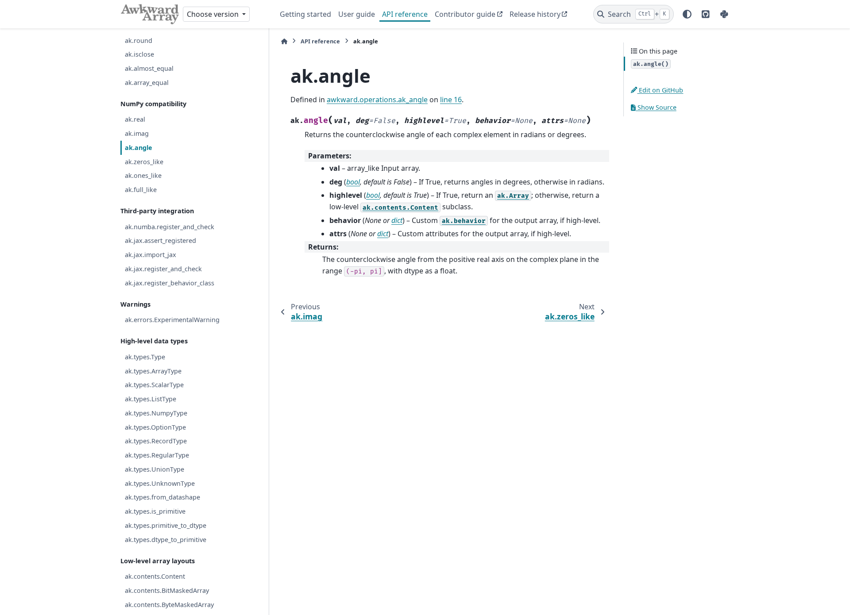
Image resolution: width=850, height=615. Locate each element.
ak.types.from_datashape (162, 497)
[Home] (284, 41)
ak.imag (137, 133)
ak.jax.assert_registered (160, 240)
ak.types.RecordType (156, 441)
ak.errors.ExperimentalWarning (172, 319)
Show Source (656, 107)
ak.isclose (139, 54)
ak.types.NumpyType (156, 413)
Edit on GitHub (660, 90)
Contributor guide (465, 14)
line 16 (451, 99)
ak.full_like (141, 189)
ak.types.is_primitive (155, 511)
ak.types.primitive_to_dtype (165, 525)
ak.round (138, 40)
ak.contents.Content (155, 576)
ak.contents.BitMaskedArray (167, 590)
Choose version (213, 14)
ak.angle (138, 147)
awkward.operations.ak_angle (377, 99)
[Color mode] (687, 14)
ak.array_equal (147, 82)
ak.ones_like (143, 175)
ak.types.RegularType (157, 455)
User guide (356, 14)
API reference (405, 14)
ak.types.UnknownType (160, 483)
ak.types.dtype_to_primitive (165, 539)
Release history (535, 14)
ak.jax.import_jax (150, 254)
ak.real (135, 119)
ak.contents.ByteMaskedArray (169, 604)
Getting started (305, 14)
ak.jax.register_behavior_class (169, 283)
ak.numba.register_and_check (169, 227)
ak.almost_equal (149, 68)
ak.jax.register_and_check (163, 269)
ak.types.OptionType (155, 427)
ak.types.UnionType (154, 469)
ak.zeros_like (144, 162)
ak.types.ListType (150, 399)
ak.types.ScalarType (154, 385)
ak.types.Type (145, 357)
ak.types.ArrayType (153, 371)
